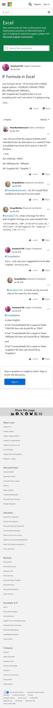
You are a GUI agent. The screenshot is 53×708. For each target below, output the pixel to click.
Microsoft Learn (8, 616)
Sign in (14, 381)
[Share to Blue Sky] (31, 413)
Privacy (30, 695)
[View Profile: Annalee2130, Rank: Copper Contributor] (5, 67)
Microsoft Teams (9, 585)
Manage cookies (9, 698)
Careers (6, 652)
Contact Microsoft (18, 695)
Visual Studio (7, 639)
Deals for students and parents (14, 544)
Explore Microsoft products (12, 454)
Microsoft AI (7, 562)
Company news (8, 661)
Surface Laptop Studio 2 (11, 436)
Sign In (46, 4)
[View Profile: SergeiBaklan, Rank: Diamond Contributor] (8, 184)
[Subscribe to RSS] (35, 413)
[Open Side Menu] (4, 4)
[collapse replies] (26, 125)
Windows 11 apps (9, 459)
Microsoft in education (11, 517)
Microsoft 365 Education (11, 531)
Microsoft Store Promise (11, 499)
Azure (5, 607)
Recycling (19, 701)
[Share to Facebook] (17, 413)
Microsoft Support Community (18, 36)
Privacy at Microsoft (10, 666)
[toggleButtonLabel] (49, 12)
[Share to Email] (40, 413)
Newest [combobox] (44, 119)
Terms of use (22, 698)
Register (37, 4)
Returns (6, 485)
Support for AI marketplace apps (14, 621)
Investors (6, 670)
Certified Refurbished (10, 495)
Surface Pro (7, 427)
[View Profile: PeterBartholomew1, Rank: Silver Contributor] (5, 129)
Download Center (9, 476)
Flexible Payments (9, 504)
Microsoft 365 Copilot (10, 589)
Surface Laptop (8, 431)
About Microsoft (8, 657)
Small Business (8, 594)
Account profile (8, 472)
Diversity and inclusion (11, 675)
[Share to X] (21, 413)
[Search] (30, 4)
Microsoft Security (9, 566)
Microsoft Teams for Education (13, 526)
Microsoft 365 (8, 576)
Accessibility (7, 679)
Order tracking (8, 490)
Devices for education (10, 521)
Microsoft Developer (10, 611)
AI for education (8, 549)
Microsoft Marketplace (11, 630)
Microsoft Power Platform (12, 580)
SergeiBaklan (18, 182)
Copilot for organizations (11, 440)
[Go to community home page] (10, 4)
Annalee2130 (17, 66)
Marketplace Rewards (10, 634)
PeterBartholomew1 (19, 127)
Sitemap (6, 695)
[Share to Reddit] (26, 413)
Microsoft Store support (11, 481)
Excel (7, 12)
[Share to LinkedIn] (12, 413)
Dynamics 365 (8, 571)
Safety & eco (7, 701)
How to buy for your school (12, 535)
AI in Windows (8, 450)
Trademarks (34, 698)
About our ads (30, 701)
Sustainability (8, 684)
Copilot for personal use (11, 445)
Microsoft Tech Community (12, 625)
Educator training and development (15, 540)
